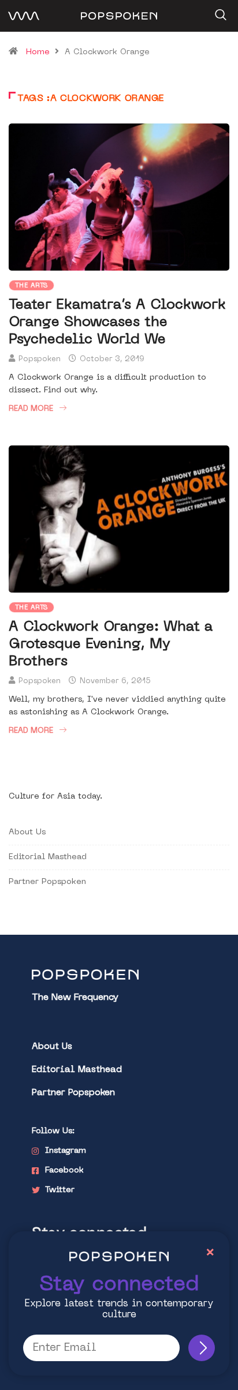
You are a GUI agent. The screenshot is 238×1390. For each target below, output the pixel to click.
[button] (219, 11)
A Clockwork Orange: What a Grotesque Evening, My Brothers (111, 644)
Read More (31, 409)
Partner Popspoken (47, 882)
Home (38, 52)
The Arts (31, 286)
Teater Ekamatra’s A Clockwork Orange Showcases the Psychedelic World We (117, 322)
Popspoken (39, 359)
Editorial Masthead (48, 857)
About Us (27, 832)
